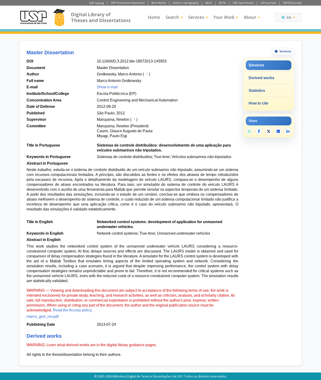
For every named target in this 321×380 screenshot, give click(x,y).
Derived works (261, 78)
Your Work (224, 17)
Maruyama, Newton (113, 119)
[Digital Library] (59, 17)
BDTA (222, 2)
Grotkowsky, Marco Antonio (119, 74)
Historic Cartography (186, 2)
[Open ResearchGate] (278, 131)
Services (196, 17)
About (250, 17)
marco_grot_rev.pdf (43, 316)
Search (172, 17)
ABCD (208, 2)
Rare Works (159, 2)
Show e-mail (107, 87)
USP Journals (268, 2)
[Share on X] (268, 131)
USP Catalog (96, 3)
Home (154, 17)
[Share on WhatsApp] (249, 131)
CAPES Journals (292, 2)
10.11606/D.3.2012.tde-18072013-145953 (132, 61)
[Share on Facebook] (258, 131)
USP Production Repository (128, 2)
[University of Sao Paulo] (33, 17)
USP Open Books (243, 2)
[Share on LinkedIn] (287, 131)
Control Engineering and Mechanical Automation (137, 100)
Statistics (257, 91)
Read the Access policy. (73, 310)
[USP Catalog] (146, 73)
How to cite (258, 103)
